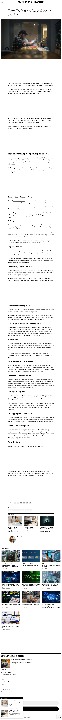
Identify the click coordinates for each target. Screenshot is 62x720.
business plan (31, 213)
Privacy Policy (4, 679)
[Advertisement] (31, 71)
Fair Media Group (25, 717)
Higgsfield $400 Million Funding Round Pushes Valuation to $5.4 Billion (31, 586)
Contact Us (3, 677)
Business (10, 6)
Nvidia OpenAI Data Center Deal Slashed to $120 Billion (11, 605)
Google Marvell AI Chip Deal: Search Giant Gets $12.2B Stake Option (10, 586)
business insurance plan (14, 317)
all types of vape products (40, 344)
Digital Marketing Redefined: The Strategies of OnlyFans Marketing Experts (14, 529)
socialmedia (20, 510)
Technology (3, 694)
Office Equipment (5, 687)
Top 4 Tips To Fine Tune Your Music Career (30, 528)
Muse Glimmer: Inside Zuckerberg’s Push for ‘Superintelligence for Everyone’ (51, 606)
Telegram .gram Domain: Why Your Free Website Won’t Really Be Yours (51, 565)
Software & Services (5, 689)
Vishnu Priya (5, 568)
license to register (25, 122)
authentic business (46, 403)
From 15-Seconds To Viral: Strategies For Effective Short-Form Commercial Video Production (47, 529)
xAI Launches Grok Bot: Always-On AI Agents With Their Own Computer (51, 586)
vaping (22, 233)
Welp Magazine (22, 537)
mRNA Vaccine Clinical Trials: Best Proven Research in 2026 (30, 564)
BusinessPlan (12, 510)
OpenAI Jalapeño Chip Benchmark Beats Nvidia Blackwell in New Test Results (10, 565)
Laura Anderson (46, 568)
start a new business (19, 201)
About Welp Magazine (6, 672)
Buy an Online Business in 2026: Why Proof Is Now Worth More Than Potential (10, 626)
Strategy (15, 6)
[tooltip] (15, 503)
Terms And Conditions (6, 681)
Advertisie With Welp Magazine (8, 674)
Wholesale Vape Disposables (43, 329)
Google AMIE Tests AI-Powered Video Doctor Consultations (30, 605)
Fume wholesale (37, 333)
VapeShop (28, 510)
